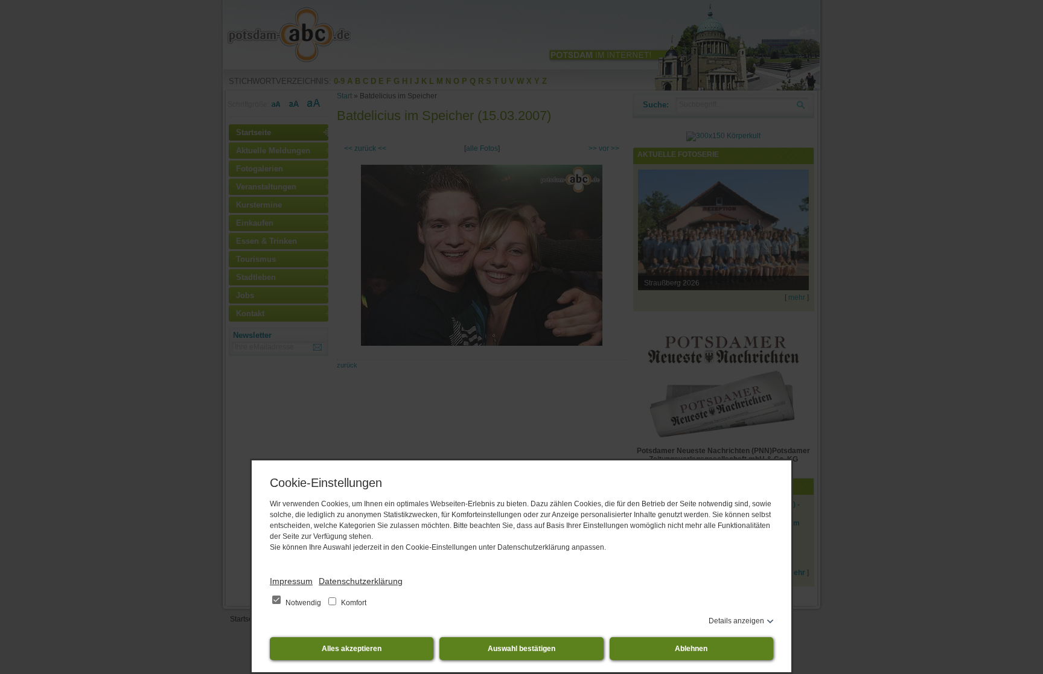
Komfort (352, 603)
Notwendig (303, 603)
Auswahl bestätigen (521, 648)
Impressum (291, 581)
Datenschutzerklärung (361, 581)
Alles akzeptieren (351, 648)
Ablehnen (691, 648)
